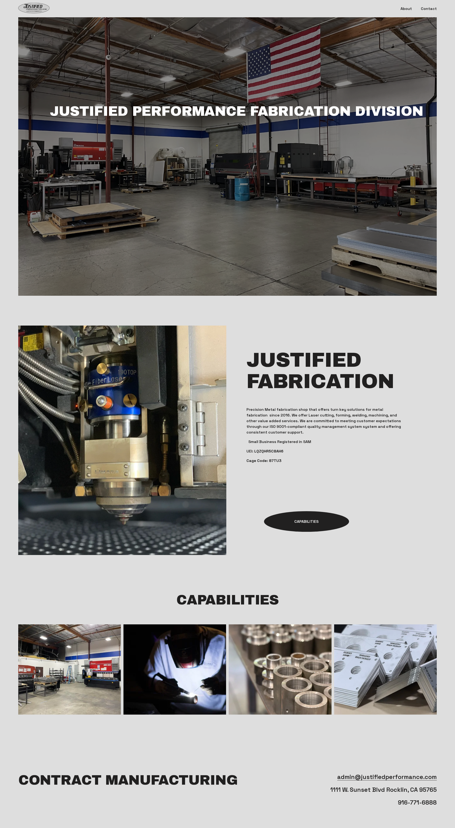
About (406, 8)
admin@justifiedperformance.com (387, 777)
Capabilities (306, 521)
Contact (429, 8)
